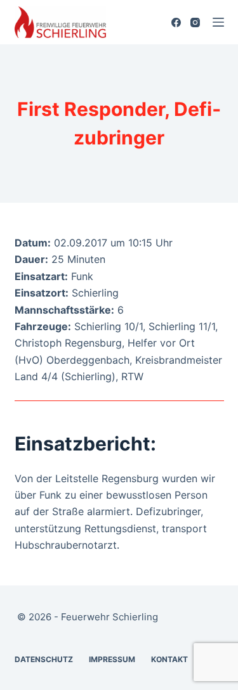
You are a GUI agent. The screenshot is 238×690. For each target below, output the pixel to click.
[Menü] (218, 22)
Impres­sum (112, 659)
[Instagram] (195, 22)
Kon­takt (169, 659)
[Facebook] (176, 22)
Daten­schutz (44, 659)
